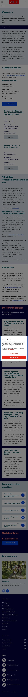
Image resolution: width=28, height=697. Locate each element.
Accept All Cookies (14, 357)
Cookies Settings (14, 353)
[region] (14, 348)
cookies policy (11, 349)
